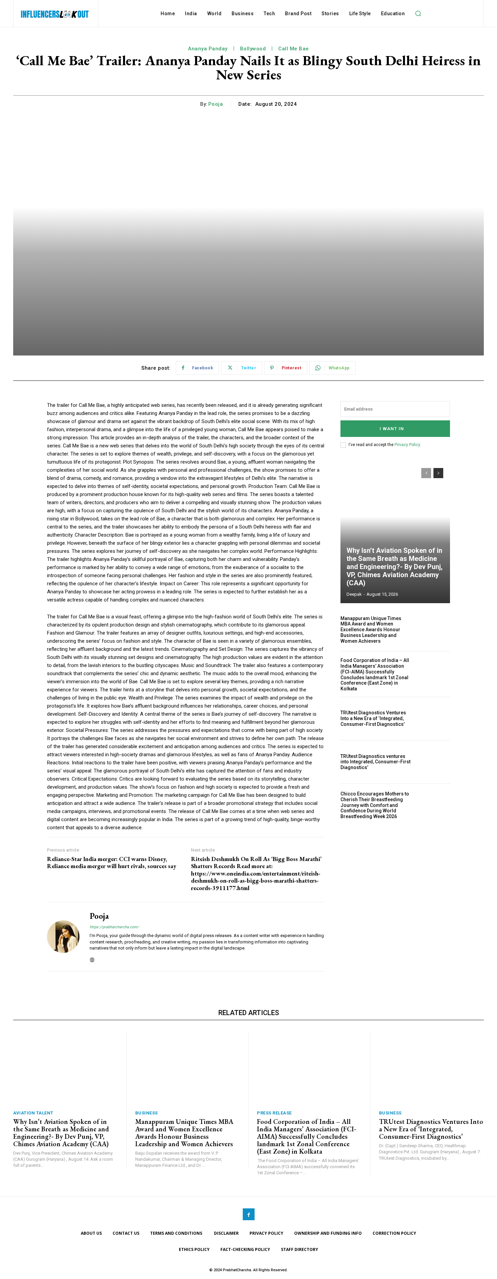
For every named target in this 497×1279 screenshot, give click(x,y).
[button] (417, 13)
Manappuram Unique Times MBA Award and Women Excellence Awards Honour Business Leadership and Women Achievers (370, 630)
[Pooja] (63, 936)
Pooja (215, 104)
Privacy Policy (407, 444)
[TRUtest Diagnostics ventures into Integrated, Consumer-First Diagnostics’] (433, 761)
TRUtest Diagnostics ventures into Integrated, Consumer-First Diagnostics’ (375, 762)
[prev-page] (426, 473)
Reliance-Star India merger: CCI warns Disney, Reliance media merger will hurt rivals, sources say (111, 862)
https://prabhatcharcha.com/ (114, 927)
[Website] (92, 958)
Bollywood (253, 49)
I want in (392, 428)
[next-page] (438, 473)
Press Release (274, 1113)
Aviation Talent (33, 1113)
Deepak (354, 594)
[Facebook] (249, 1214)
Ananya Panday (208, 49)
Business (146, 1113)
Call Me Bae (293, 49)
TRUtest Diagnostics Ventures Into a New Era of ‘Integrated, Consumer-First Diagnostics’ (373, 718)
